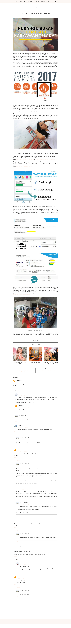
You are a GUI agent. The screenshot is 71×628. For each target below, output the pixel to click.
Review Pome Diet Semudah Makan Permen (20, 363)
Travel (20, 1)
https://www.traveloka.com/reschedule (21, 294)
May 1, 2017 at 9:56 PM (23, 417)
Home (16, 1)
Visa (28, 1)
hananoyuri (21, 450)
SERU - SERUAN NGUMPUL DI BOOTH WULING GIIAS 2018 (51, 363)
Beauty (31, 1)
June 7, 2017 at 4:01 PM (24, 592)
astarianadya (35, 8)
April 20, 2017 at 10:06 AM (22, 382)
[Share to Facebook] (35, 340)
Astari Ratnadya (23, 394)
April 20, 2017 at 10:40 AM (25, 439)
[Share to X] (33, 340)
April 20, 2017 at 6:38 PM (24, 535)
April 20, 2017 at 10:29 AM (23, 427)
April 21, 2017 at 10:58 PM (24, 407)
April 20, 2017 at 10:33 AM (23, 451)
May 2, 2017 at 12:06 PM (24, 489)
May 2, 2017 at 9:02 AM (22, 578)
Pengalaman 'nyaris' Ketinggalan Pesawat (44, 159)
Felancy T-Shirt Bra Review (35, 362)
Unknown (19, 380)
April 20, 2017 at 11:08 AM (23, 521)
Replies (17, 390)
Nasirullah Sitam (23, 425)
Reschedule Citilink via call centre (24, 166)
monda (20, 546)
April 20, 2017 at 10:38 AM (24, 395)
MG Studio (42, 626)
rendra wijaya (22, 520)
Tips (24, 1)
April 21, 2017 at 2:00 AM (24, 564)
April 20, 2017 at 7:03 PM (23, 547)
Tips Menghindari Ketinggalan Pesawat (25, 159)
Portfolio (37, 1)
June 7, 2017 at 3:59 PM (24, 504)
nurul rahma (21, 577)
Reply (14, 387)
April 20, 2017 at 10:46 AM (25, 465)
